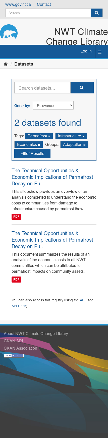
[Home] (6, 63)
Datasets (23, 64)
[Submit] (96, 13)
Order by (21, 105)
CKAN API (13, 341)
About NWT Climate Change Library (36, 333)
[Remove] (49, 136)
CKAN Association (20, 348)
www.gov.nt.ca (18, 4)
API (82, 299)
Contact (44, 4)
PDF (16, 216)
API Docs (19, 305)
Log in (86, 51)
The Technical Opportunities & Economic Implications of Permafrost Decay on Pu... (52, 177)
